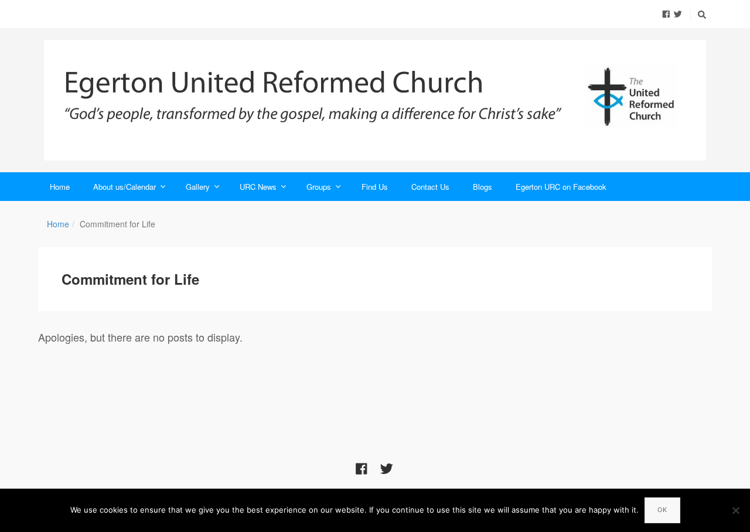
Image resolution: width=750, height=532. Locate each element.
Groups (318, 186)
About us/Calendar (124, 186)
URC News (258, 186)
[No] (735, 510)
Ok (662, 510)
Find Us (375, 186)
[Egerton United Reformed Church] (375, 100)
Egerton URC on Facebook (561, 186)
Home (60, 186)
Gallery (198, 186)
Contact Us (430, 186)
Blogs (482, 186)
